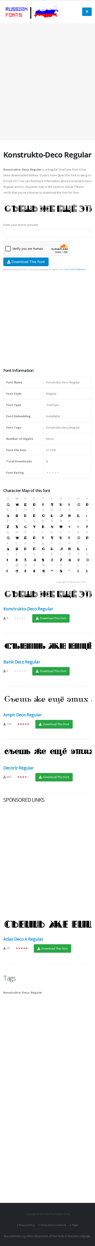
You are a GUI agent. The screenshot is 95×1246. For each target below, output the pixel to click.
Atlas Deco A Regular (23, 939)
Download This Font (28, 261)
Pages (75, 1225)
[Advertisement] (47, 81)
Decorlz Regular (18, 768)
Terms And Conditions (53, 1225)
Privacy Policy (26, 1225)
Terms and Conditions (75, 269)
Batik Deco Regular (21, 662)
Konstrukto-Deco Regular (28, 609)
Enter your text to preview (20, 225)
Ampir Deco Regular (22, 715)
